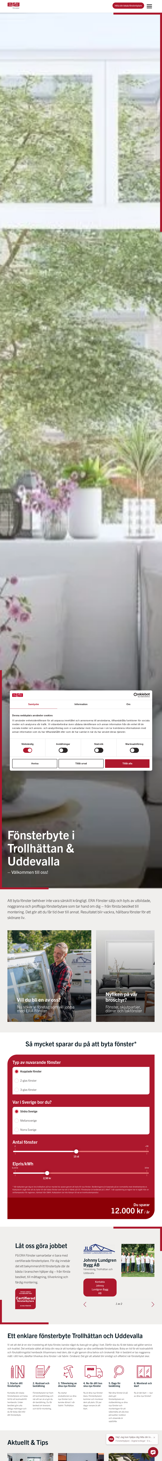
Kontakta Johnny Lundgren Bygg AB (100, 1287)
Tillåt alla (127, 763)
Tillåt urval (81, 763)
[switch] (63, 750)
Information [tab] (81, 704)
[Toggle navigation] (149, 6)
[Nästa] (152, 1304)
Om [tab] (128, 704)
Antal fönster (24, 1142)
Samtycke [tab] (33, 704)
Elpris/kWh (22, 1163)
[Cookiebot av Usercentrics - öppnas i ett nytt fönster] (136, 695)
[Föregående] (84, 1304)
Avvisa (34, 763)
